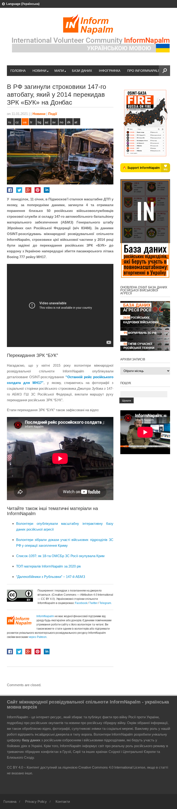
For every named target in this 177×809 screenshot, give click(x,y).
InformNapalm (45, 616)
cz (17, 122)
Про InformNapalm (144, 70)
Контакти (63, 801)
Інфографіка (109, 70)
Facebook (81, 603)
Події (52, 114)
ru (9, 122)
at (75, 122)
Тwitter (93, 603)
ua (25, 122)
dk (69, 122)
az (46, 122)
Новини (39, 70)
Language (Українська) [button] (22, 4)
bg (39, 122)
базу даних (31, 740)
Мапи (59, 70)
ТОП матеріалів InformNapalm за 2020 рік (48, 566)
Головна (18, 70)
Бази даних (82, 70)
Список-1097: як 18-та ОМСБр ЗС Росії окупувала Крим (60, 556)
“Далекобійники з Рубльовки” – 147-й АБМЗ (50, 577)
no (61, 122)
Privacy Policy (36, 801)
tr (31, 122)
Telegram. (105, 603)
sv (54, 122)
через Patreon (38, 637)
